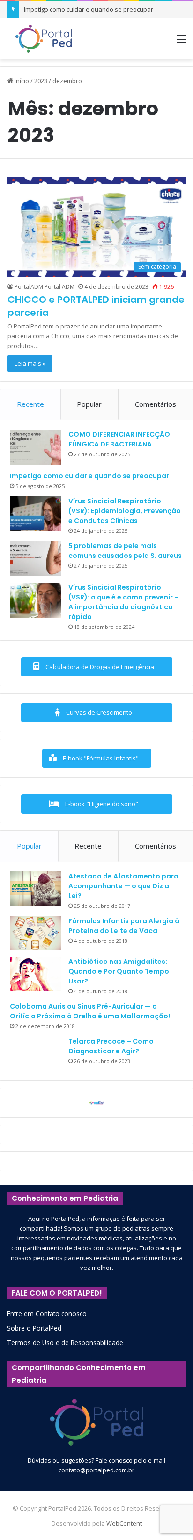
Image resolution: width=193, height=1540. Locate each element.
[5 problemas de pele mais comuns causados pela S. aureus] (35, 558)
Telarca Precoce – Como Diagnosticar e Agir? (111, 1046)
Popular (89, 404)
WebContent (124, 1523)
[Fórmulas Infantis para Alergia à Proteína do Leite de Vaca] (35, 933)
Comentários (155, 404)
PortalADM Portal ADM (44, 287)
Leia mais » (30, 363)
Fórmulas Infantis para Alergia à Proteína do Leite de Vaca (123, 925)
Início (21, 81)
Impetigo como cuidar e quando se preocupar (88, 9)
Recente (30, 404)
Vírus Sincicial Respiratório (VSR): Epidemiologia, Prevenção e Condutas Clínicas (124, 510)
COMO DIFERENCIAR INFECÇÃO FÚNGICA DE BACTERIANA (119, 439)
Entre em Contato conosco (47, 1313)
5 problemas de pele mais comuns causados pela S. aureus (125, 550)
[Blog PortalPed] (43, 39)
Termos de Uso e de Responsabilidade (65, 1342)
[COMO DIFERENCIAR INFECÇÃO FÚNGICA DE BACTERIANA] (35, 447)
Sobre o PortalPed (34, 1328)
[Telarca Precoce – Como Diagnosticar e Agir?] (35, 1054)
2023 (40, 81)
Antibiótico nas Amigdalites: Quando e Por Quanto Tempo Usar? (118, 971)
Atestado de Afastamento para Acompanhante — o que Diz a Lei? (123, 885)
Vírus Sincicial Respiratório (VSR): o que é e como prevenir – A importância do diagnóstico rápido (123, 602)
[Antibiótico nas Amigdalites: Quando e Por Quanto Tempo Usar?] (35, 974)
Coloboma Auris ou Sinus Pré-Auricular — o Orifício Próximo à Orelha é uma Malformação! (90, 1011)
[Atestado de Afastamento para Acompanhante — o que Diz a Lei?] (35, 888)
